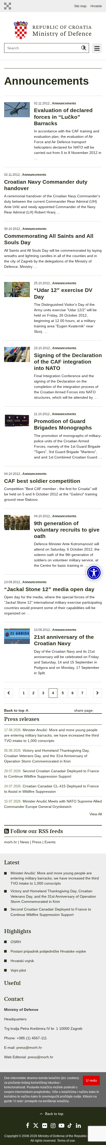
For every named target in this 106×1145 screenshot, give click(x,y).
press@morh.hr (29, 1047)
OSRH (16, 942)
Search (83, 48)
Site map (80, 6)
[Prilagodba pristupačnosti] (93, 572)
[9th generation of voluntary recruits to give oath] (17, 522)
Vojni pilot (18, 970)
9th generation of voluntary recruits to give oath (67, 529)
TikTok (70, 1125)
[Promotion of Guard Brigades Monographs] (17, 420)
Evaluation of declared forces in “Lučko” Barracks (63, 116)
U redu (91, 1080)
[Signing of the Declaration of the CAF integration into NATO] (17, 354)
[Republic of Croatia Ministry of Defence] (53, 29)
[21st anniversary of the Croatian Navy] (17, 636)
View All (96, 814)
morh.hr (10, 842)
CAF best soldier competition (42, 481)
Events (50, 842)
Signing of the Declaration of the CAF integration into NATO (68, 361)
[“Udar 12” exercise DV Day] (17, 289)
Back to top (14, 710)
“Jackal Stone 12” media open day (49, 589)
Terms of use (66, 1140)
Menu (97, 48)
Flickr (44, 1125)
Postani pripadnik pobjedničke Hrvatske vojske (48, 951)
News (24, 842)
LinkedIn (78, 1125)
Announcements (64, 103)
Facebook (27, 1125)
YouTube (61, 1125)
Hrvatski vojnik (22, 961)
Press (36, 842)
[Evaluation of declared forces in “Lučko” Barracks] (17, 109)
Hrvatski (96, 6)
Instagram (53, 1125)
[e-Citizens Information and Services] (9, 6)
